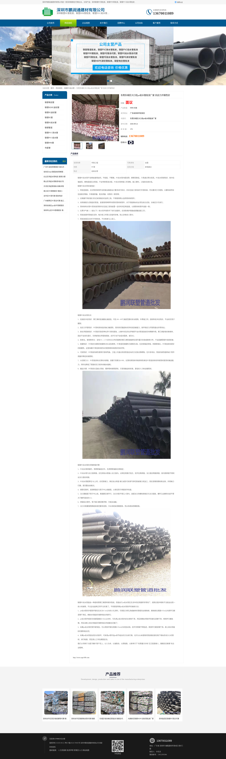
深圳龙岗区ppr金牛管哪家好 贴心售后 (55, 205)
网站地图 (86, 750)
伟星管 (47, 148)
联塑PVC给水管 (51, 138)
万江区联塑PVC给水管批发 (169, 719)
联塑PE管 (49, 118)
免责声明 (70, 750)
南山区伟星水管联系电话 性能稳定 (55, 181)
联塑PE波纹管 (50, 112)
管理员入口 (78, 750)
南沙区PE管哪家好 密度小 (53, 191)
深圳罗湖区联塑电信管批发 (141, 719)
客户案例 (156, 23)
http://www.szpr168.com (81, 657)
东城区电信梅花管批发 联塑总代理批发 (57, 719)
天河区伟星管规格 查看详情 (54, 186)
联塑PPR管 (49, 143)
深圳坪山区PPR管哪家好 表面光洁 (55, 210)
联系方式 (174, 23)
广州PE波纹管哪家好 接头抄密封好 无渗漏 (55, 167)
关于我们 (103, 23)
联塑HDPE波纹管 (52, 107)
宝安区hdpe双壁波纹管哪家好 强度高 (55, 172)
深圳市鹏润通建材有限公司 (90, 743)
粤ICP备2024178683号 (72, 743)
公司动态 (139, 23)
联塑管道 (48, 128)
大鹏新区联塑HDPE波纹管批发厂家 (84, 719)
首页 (52, 88)
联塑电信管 (49, 102)
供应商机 (68, 23)
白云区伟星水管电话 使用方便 (54, 177)
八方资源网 (62, 750)
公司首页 (50, 23)
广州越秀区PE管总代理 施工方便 (55, 201)
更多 (64, 161)
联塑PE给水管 (69, 88)
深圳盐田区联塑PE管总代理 (112, 719)
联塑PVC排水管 (51, 133)
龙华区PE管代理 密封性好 (53, 196)
